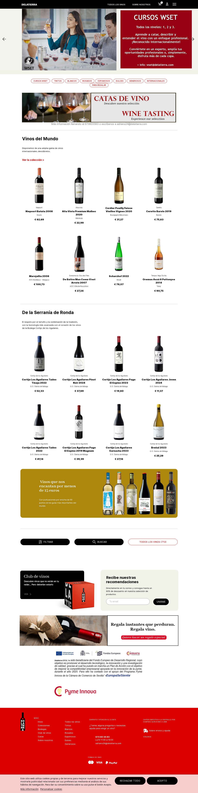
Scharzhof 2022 (119, 276)
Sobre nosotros (141, 4)
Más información (29, 789)
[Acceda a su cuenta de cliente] (167, 4)
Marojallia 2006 (39, 276)
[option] (99, 10)
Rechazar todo (130, 780)
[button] (15, 10)
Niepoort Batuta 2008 (39, 211)
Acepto (162, 780)
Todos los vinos (116, 4)
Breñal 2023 (158, 447)
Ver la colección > (33, 159)
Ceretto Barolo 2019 (158, 211)
